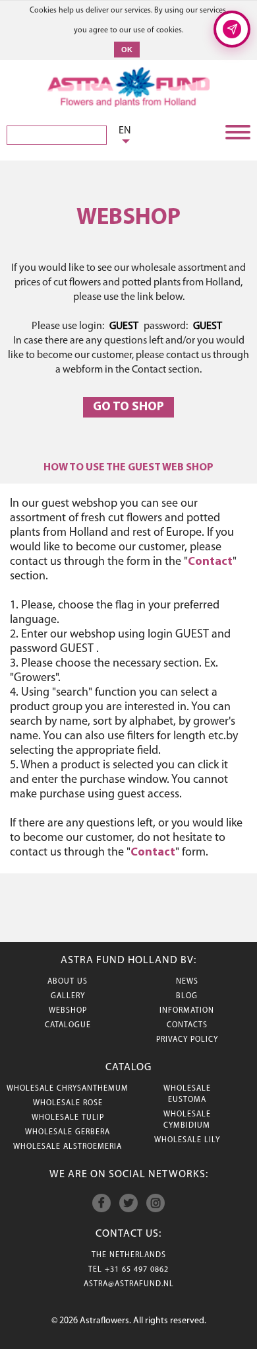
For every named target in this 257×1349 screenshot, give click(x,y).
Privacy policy (187, 1040)
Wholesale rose (68, 1103)
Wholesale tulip (68, 1118)
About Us (67, 982)
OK (126, 50)
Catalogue (68, 1025)
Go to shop (128, 407)
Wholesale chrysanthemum (67, 1089)
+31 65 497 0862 (137, 1270)
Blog (187, 996)
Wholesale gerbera (67, 1132)
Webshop (68, 1011)
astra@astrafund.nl (129, 1284)
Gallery (68, 996)
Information (186, 1011)
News (187, 982)
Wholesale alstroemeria (67, 1147)
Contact (210, 562)
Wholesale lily (187, 1140)
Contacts (187, 1025)
